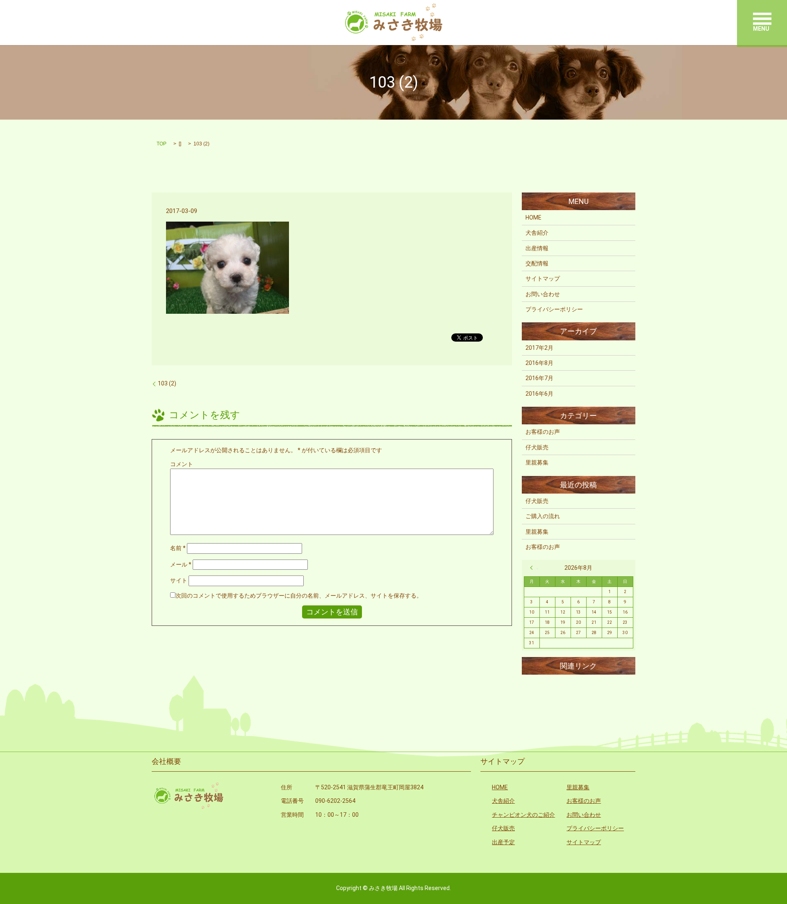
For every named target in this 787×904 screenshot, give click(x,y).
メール (180, 564)
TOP (161, 144)
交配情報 (536, 263)
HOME (533, 217)
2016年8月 (539, 363)
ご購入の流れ (542, 516)
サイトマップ (542, 278)
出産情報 (536, 248)
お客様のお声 (542, 431)
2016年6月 (539, 393)
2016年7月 (539, 378)
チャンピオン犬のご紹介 (523, 814)
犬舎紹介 (536, 232)
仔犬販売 (536, 447)
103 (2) (167, 383)
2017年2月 (539, 347)
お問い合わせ (542, 294)
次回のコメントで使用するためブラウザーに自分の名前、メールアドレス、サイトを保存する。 (298, 595)
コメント (181, 464)
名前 (178, 548)
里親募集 (536, 462)
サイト (178, 580)
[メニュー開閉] (762, 18)
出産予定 (503, 842)
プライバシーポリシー (554, 309)
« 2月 (533, 567)
